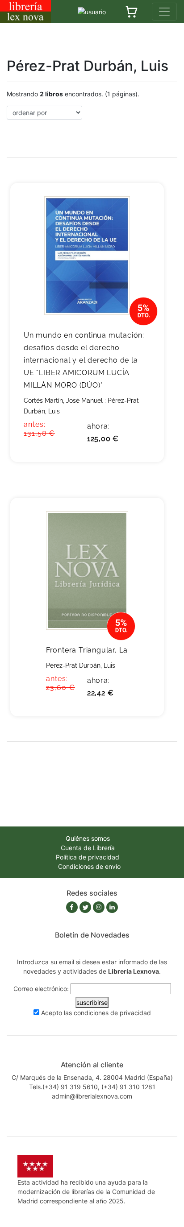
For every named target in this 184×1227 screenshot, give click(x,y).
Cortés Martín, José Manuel (63, 400)
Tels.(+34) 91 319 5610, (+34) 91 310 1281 (92, 1087)
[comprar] (143, 203)
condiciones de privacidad (112, 1012)
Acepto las (96, 1012)
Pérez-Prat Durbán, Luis (80, 665)
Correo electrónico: (41, 988)
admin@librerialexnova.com (92, 1096)
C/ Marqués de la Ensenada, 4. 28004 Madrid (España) (92, 1077)
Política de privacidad (87, 857)
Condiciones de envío (89, 866)
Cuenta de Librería (88, 847)
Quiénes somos (88, 838)
